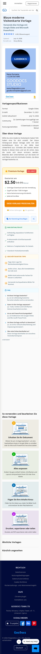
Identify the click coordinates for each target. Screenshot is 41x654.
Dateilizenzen (20, 572)
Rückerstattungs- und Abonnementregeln (20, 585)
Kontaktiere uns (20, 600)
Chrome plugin (20, 596)
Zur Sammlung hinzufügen (18, 219)
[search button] (37, 10)
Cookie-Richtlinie (20, 582)
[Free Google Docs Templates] (4, 10)
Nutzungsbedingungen (20, 575)
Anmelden (18, 3)
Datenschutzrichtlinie (20, 579)
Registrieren (32, 3)
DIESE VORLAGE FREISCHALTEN (20, 203)
